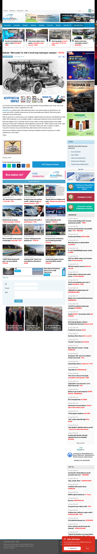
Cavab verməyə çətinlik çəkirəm (79, 164)
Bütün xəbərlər (81, 443)
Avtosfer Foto (78, 25)
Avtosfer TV (67, 25)
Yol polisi (50, 25)
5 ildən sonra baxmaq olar (78, 158)
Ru (93, 10)
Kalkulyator (12, 10)
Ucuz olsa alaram (76, 152)
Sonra (87, 548)
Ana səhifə (7, 25)
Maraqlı (58, 26)
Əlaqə (26, 10)
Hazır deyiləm (75, 155)
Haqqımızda (20, 10)
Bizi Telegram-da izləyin (50, 164)
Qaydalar (41, 25)
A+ (64, 56)
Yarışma (5, 10)
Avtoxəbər (17, 26)
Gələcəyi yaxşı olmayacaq (78, 161)
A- (59, 56)
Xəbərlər (33, 25)
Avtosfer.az (6, 110)
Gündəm (25, 26)
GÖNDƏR (18, 301)
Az (90, 10)
